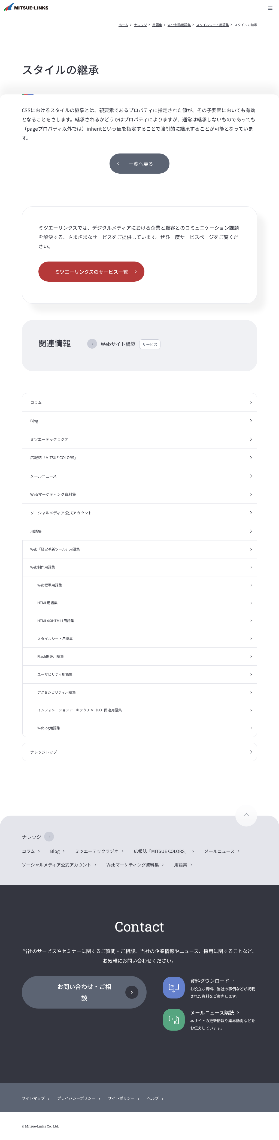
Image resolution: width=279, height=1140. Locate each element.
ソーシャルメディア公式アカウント (56, 864)
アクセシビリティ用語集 (56, 692)
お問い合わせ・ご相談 (84, 992)
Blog (34, 420)
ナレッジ (140, 24)
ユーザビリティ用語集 (54, 674)
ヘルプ (153, 1098)
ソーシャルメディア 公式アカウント (61, 512)
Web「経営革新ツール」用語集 (55, 549)
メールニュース (43, 476)
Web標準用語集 (49, 585)
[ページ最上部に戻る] (246, 815)
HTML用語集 (47, 602)
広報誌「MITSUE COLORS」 (54, 457)
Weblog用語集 (48, 727)
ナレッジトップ (43, 752)
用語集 (157, 24)
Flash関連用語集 (50, 656)
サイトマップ (33, 1098)
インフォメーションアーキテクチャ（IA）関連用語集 (79, 709)
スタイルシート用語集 (212, 24)
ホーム (123, 24)
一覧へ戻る (141, 163)
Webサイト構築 (129, 343)
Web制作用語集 (179, 24)
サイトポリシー (121, 1098)
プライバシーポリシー (76, 1098)
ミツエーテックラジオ (49, 439)
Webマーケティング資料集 (53, 494)
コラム (36, 402)
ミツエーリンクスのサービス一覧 (91, 271)
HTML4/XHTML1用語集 (55, 620)
